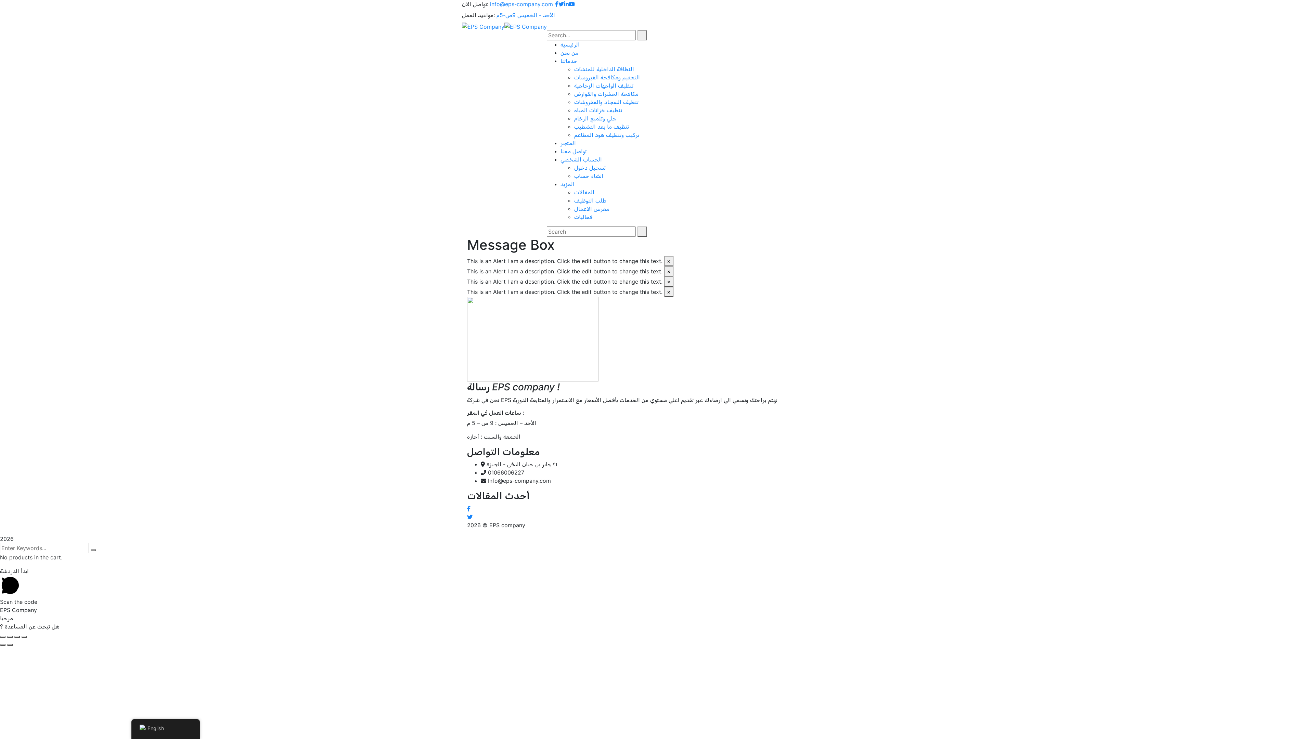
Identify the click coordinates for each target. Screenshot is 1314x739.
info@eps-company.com (521, 4)
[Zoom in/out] (24, 637)
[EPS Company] (483, 26)
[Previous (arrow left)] (2, 645)
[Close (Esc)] (2, 637)
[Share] (10, 637)
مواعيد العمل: (478, 15)
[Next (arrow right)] (10, 645)
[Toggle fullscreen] (17, 637)
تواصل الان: (475, 4)
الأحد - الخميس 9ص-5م (526, 15)
